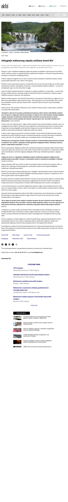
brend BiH (4, 235)
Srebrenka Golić (17, 239)
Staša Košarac (31, 239)
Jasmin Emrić (28, 235)
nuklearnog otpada (43, 235)
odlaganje (4, 239)
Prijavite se (63, 6)
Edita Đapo (16, 235)
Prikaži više (34, 305)
